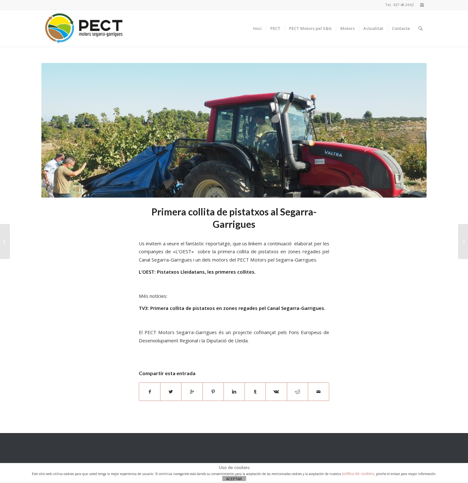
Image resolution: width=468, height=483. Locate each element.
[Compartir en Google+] (191, 392)
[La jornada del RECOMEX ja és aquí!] (5, 241)
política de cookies (358, 474)
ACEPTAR (234, 479)
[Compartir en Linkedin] (234, 392)
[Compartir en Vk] (276, 392)
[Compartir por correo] (318, 392)
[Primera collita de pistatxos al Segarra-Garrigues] (234, 130)
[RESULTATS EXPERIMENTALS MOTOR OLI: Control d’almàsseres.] (463, 241)
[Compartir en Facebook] (149, 392)
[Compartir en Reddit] (297, 392)
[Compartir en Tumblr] (255, 392)
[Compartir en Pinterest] (213, 392)
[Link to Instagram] (422, 5)
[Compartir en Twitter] (170, 392)
